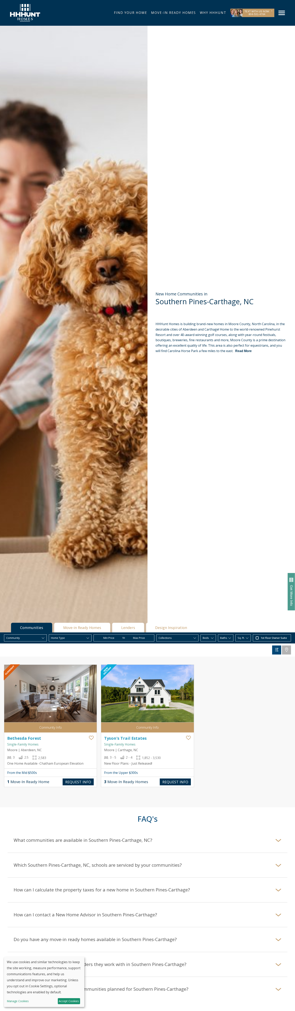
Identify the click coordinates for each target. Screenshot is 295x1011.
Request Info (78, 782)
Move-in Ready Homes (82, 627)
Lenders (128, 627)
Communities (31, 627)
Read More (243, 351)
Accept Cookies (69, 1001)
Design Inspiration (171, 627)
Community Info (50, 727)
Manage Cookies (18, 1001)
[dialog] (44, 982)
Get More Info (291, 595)
